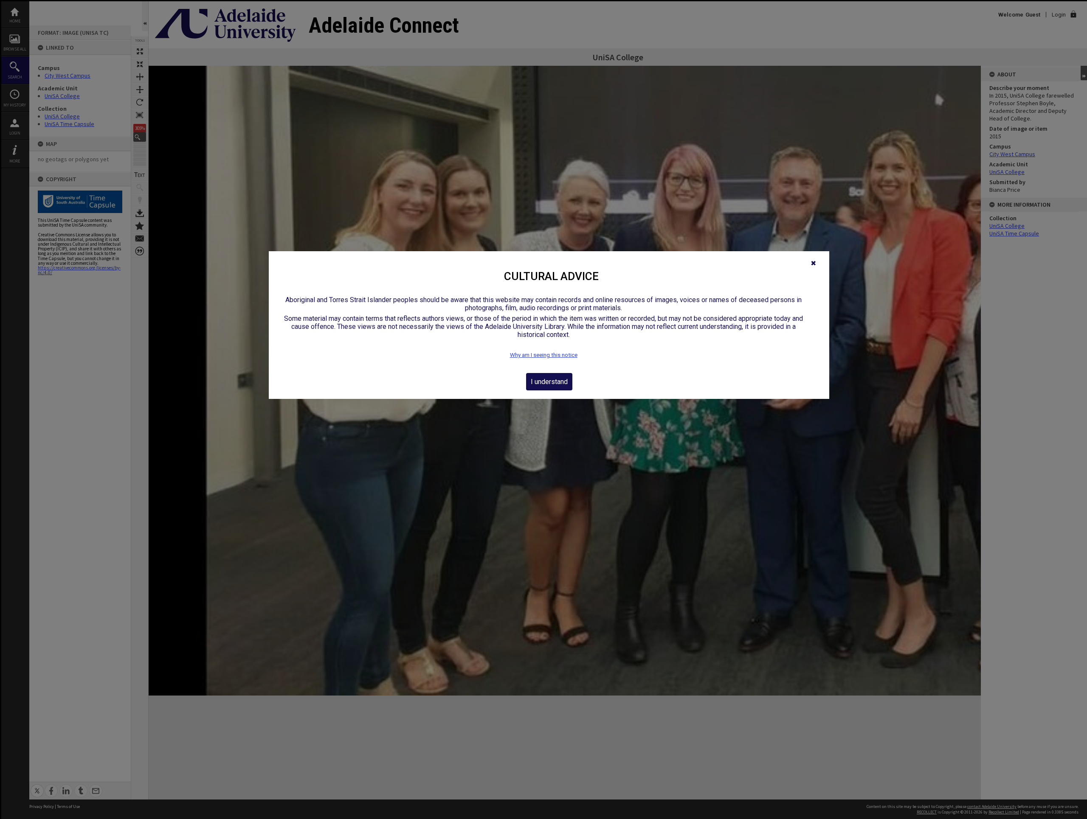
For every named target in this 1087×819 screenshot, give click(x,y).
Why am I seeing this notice (543, 355)
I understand (549, 382)
